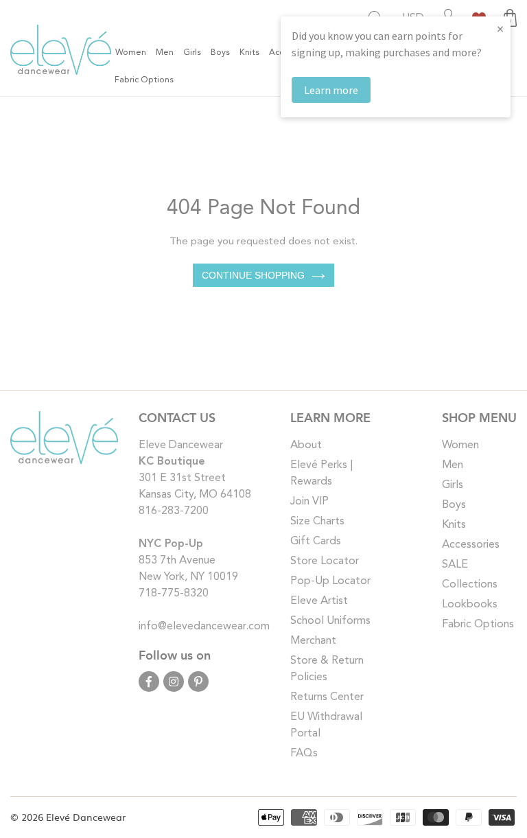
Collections (469, 584)
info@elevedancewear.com (204, 626)
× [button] (500, 28)
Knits (454, 525)
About (306, 445)
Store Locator (324, 561)
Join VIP (309, 501)
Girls (452, 485)
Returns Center (327, 697)
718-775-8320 (174, 593)
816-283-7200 (174, 511)
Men (452, 465)
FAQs (304, 753)
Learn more (331, 90)
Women (460, 445)
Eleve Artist (319, 601)
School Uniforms (330, 621)
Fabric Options (478, 624)
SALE (455, 564)
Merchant (313, 641)
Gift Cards (315, 541)
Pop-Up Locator (330, 581)
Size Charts (317, 521)
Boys (454, 505)
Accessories (471, 544)
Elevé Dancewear (86, 817)
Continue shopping (253, 275)
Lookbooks (469, 604)
